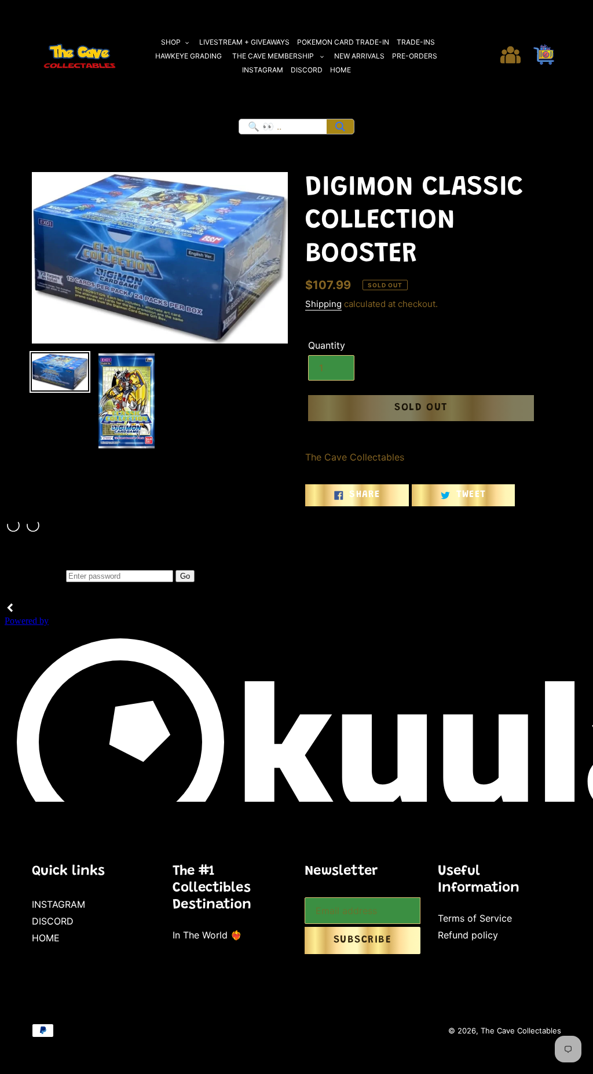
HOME (46, 938)
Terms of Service (475, 918)
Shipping (323, 303)
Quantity (326, 345)
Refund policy (468, 935)
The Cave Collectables (521, 1030)
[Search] (340, 126)
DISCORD (53, 921)
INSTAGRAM (58, 904)
